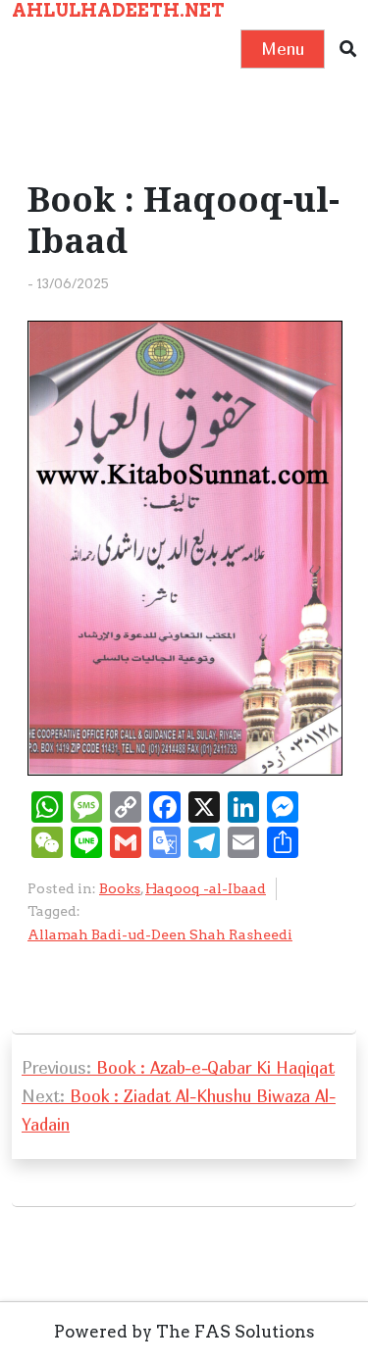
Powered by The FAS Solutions (184, 1331)
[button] (348, 49)
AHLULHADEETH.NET (118, 10)
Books (119, 888)
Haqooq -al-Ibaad (205, 888)
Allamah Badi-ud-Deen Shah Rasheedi (159, 934)
